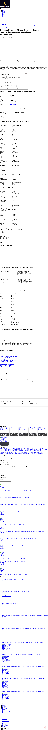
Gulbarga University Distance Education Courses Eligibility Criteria (13, 79)
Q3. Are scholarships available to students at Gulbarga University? (12, 86)
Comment (2, 475)
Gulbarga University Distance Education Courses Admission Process (13, 82)
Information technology (6, 711)
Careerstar (9, 728)
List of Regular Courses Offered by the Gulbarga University (11, 78)
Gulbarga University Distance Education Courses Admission (29, 448)
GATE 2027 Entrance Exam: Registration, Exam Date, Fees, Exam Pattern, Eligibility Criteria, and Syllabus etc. (23, 691)
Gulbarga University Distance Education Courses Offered (11, 77)
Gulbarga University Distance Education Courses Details (32, 449)
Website (1, 464)
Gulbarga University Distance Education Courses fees (31, 450)
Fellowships (4, 21)
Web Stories (4, 719)
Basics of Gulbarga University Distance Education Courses (10, 76)
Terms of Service (5, 721)
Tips (3, 16)
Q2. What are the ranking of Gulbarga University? (9, 85)
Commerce (4, 13)
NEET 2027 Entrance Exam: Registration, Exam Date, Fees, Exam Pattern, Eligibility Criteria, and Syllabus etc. (23, 666)
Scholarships (4, 17)
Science (3, 11)
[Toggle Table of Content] (25, 74)
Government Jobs (5, 19)
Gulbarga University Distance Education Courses (9, 448)
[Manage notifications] (45, 727)
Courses (3, 12)
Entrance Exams (5, 14)
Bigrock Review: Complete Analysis (9, 603)
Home (3, 10)
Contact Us (4, 726)
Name (1, 460)
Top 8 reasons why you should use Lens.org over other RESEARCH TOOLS (16, 591)
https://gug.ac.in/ (13, 104)
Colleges (4, 15)
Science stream (5, 716)
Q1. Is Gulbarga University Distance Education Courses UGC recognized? (13, 83)
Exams (3, 707)
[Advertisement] (24, 47)
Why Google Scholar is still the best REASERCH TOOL (13, 579)
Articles (3, 705)
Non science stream (6, 713)
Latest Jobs (4, 18)
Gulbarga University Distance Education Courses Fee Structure (12, 81)
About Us (4, 724)
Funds (3, 709)
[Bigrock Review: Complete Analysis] (6, 608)
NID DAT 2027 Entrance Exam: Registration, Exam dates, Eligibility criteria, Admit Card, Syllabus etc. (21, 654)
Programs (4, 714)
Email (1, 462)
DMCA (3, 723)
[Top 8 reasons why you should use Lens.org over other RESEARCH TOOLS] (6, 596)
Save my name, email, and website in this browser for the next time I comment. (15, 466)
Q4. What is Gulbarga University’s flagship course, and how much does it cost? (14, 88)
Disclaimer (4, 722)
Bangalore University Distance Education (8, 356)
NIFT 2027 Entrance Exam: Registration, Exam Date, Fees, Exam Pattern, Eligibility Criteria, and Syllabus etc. (22, 642)
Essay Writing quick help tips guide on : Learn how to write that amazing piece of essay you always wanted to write (23, 628)
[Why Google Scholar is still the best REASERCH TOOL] (6, 584)
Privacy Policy (5, 725)
